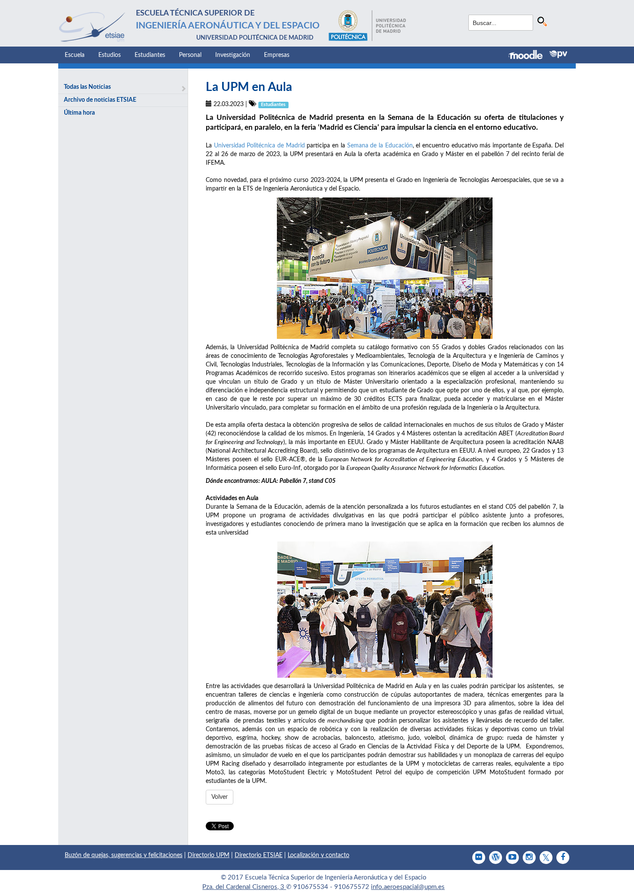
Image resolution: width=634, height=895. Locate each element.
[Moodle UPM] (528, 56)
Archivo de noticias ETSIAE (100, 100)
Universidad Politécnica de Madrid (259, 146)
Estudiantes (150, 55)
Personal (190, 55)
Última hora (79, 113)
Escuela (75, 55)
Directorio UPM (208, 855)
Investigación (232, 55)
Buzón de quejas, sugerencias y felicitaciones (123, 855)
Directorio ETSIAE (258, 855)
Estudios (109, 55)
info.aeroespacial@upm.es (408, 887)
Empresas (276, 55)
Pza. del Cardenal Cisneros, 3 (244, 887)
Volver (219, 797)
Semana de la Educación (380, 146)
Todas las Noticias (87, 87)
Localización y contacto (318, 855)
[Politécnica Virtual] (558, 54)
